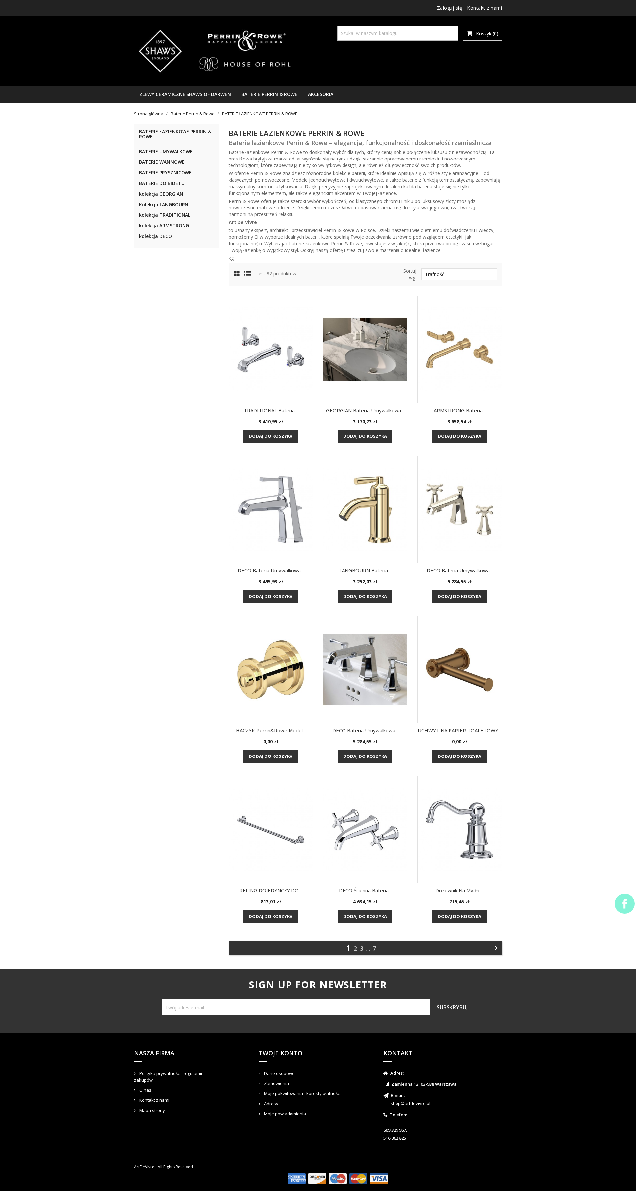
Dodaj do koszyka (270, 436)
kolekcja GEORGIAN (161, 194)
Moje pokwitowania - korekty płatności (302, 1093)
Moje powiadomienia (284, 1114)
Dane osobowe (279, 1073)
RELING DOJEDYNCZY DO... (270, 890)
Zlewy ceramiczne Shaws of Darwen (185, 94)
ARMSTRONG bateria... (460, 410)
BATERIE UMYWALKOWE (166, 151)
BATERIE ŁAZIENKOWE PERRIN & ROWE (175, 134)
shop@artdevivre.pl (410, 1103)
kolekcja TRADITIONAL (164, 215)
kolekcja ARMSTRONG (164, 225)
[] (445, 27)
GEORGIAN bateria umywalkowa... (365, 410)
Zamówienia (276, 1083)
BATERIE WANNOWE (162, 162)
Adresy (270, 1104)
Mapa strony (151, 1110)
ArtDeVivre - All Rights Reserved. (164, 1166)
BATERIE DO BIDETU (162, 183)
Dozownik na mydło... (459, 890)
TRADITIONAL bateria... (271, 410)
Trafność (459, 274)
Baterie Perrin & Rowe (269, 94)
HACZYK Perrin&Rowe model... (271, 730)
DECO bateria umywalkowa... (271, 570)
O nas (144, 1090)
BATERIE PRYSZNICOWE (165, 172)
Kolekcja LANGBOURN (163, 204)
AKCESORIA (320, 94)
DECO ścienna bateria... (365, 890)
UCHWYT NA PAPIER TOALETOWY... (459, 730)
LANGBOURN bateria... (365, 570)
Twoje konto (280, 1053)
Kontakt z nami (484, 8)
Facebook (625, 904)
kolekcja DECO (155, 236)
